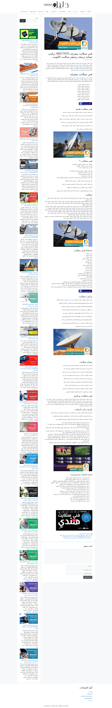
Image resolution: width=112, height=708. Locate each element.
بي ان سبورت (54, 11)
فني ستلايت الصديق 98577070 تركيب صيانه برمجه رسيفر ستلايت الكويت (76, 536)
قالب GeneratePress (48, 706)
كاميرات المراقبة (75, 70)
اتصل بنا (90, 691)
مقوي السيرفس (83, 70)
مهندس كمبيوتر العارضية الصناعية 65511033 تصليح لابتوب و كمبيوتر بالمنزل (30, 626)
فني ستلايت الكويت (67, 365)
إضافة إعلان (89, 693)
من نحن (90, 700)
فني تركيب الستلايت (68, 299)
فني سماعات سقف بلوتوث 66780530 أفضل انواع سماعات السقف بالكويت (30, 105)
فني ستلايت (75, 11)
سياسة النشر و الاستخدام (86, 696)
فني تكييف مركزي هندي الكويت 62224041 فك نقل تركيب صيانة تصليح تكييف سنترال (29, 466)
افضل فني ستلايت (80, 78)
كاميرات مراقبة (24, 11)
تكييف (69, 11)
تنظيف (47, 11)
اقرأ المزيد (24, 91)
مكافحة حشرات (62, 11)
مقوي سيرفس (33, 11)
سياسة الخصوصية (88, 698)
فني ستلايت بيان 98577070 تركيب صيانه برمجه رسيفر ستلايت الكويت (77, 537)
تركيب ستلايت (88, 535)
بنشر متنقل (40, 11)
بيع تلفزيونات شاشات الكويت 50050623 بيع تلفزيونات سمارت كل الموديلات (29, 368)
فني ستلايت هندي (80, 129)
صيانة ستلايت (82, 535)
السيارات (89, 11)
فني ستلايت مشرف (70, 535)
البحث (36, 18)
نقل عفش (83, 11)
